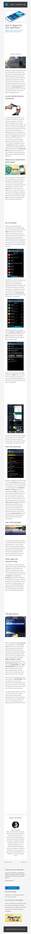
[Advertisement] (15, 42)
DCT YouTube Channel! (10, 896)
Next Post (24, 862)
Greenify (7, 585)
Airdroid (9, 540)
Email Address (9, 880)
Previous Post (8, 862)
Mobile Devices (17, 31)
